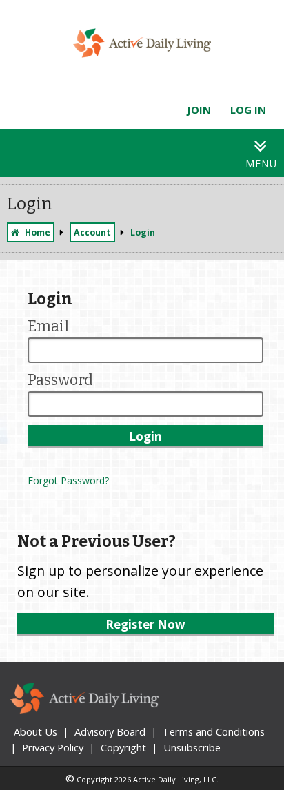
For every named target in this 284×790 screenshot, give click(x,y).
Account (92, 232)
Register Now (145, 624)
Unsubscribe (192, 747)
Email (48, 326)
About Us (35, 731)
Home (37, 232)
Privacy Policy (52, 747)
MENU (261, 163)
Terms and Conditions (214, 731)
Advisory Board (109, 731)
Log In (248, 109)
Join (199, 109)
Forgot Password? (68, 480)
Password (60, 380)
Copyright (123, 747)
